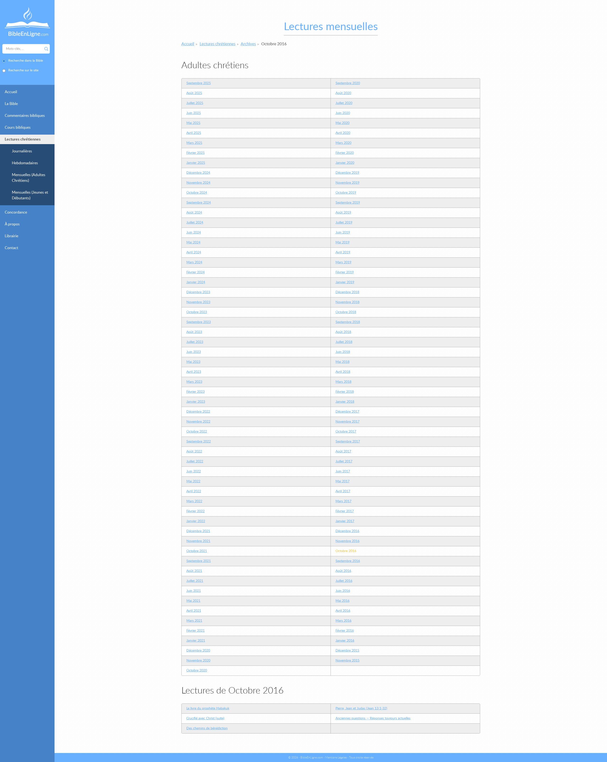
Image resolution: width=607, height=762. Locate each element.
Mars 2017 (343, 501)
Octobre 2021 (196, 551)
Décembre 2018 (347, 292)
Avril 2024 (193, 252)
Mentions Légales (336, 757)
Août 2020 (343, 93)
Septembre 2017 (348, 441)
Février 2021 (195, 630)
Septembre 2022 (198, 441)
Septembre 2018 (348, 322)
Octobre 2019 (346, 192)
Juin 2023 (193, 352)
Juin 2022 (193, 471)
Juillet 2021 (194, 581)
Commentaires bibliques (25, 116)
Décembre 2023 (198, 292)
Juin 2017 (343, 471)
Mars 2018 (343, 381)
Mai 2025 (193, 123)
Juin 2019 (343, 232)
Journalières (22, 151)
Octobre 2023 (196, 312)
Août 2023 (194, 332)
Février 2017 (345, 511)
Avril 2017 (343, 491)
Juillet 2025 (194, 103)
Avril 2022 (193, 491)
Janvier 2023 (195, 401)
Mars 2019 (343, 262)
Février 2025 (195, 153)
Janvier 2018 (345, 401)
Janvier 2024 (195, 282)
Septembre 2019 (348, 202)
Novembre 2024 (198, 182)
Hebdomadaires (25, 163)
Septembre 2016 (348, 561)
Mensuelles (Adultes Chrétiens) (28, 178)
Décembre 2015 (347, 650)
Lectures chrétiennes (23, 139)
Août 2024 (194, 212)
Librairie (11, 236)
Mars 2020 (343, 143)
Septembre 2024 (198, 202)
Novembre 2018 (347, 302)
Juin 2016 (343, 591)
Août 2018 (343, 332)
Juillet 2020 (344, 103)
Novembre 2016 (347, 541)
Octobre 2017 (346, 431)
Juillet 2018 (344, 342)
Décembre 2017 (347, 411)
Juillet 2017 (344, 461)
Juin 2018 (343, 352)
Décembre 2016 (347, 531)
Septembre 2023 (198, 322)
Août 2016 (343, 571)
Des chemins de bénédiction (207, 728)
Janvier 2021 (195, 640)
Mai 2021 (193, 600)
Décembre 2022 (198, 411)
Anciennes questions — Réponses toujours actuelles (373, 718)
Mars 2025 (194, 143)
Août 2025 (194, 93)
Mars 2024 (194, 262)
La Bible (11, 104)
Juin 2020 (343, 113)
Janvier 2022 (195, 521)
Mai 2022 (193, 481)
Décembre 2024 (198, 172)
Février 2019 (345, 272)
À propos (12, 224)
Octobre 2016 (346, 551)
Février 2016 (345, 630)
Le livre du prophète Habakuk (207, 708)
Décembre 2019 (347, 172)
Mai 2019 (342, 242)
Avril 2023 (193, 372)
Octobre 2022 (196, 431)
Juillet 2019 (344, 222)
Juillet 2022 (194, 461)
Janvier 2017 (345, 521)
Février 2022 (195, 511)
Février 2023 (195, 391)
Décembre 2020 (198, 650)
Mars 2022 (194, 501)
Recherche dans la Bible (25, 60)
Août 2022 (194, 451)
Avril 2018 (343, 372)
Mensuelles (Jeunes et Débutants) (30, 195)
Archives (248, 44)
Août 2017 (343, 451)
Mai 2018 (342, 362)
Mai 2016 (342, 600)
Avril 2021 (193, 610)
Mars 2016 (343, 620)
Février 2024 (195, 272)
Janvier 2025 (195, 162)
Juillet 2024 (194, 222)
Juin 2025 (193, 113)
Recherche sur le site (23, 70)
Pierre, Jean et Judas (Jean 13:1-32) (361, 708)
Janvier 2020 (345, 162)
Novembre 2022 (198, 421)
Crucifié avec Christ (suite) (205, 718)
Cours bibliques (18, 127)
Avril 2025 (193, 133)
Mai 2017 (342, 481)
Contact (11, 248)
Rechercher (46, 49)
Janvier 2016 (345, 640)
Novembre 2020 (198, 660)
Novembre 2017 (347, 421)
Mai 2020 (342, 123)
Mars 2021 (194, 620)
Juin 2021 (193, 591)
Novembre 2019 (347, 182)
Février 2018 (345, 391)
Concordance (16, 212)
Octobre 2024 (196, 192)
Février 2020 (345, 153)
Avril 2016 (343, 610)
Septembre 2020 (348, 83)
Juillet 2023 (194, 342)
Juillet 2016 (344, 581)
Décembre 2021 (198, 531)
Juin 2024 (193, 232)
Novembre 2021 (198, 541)
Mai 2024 (193, 242)
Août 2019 (343, 212)
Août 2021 (194, 571)
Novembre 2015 (347, 660)
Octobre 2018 (346, 312)
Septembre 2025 (198, 83)
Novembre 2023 (198, 302)
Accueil (11, 92)
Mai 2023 (193, 362)
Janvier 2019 (345, 282)
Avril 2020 (343, 133)
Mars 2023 (194, 381)
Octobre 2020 (196, 670)
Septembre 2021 (198, 561)
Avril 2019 (343, 252)
